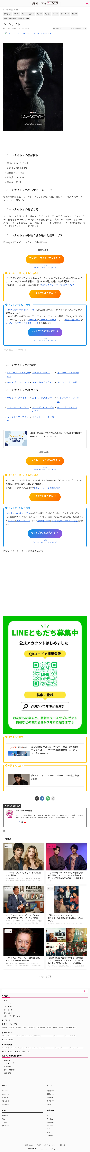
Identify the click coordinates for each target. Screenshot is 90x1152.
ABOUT (7, 1060)
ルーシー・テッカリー (68, 382)
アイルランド (6, 1047)
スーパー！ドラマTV (70, 1035)
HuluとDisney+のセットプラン (21, 309)
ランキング (8, 1010)
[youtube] (25, 822)
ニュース (7, 1003)
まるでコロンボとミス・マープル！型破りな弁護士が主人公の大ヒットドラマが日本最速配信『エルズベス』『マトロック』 (55, 750)
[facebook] (42, 798)
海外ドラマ (5, 1115)
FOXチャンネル (11, 1035)
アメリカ (14, 1047)
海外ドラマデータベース (13, 1016)
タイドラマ (50, 1101)
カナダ (57, 1047)
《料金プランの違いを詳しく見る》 (45, 268)
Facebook (50, 1119)
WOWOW (37, 1035)
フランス (11, 1051)
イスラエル (28, 1047)
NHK (19, 1035)
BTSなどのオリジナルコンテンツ (22, 323)
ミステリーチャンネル (8, 1039)
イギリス (21, 1047)
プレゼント (8, 1013)
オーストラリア (49, 1047)
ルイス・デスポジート (43, 397)
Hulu (25, 1027)
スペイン (73, 1047)
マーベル (32, 319)
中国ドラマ (50, 1094)
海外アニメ (5, 1126)
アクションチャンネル (47, 1035)
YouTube (50, 1125)
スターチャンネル (59, 1035)
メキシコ (18, 1051)
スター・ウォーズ (47, 319)
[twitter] (37, 798)
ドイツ (4, 1051)
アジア (49, 1085)
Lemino (49, 1027)
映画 (3, 1119)
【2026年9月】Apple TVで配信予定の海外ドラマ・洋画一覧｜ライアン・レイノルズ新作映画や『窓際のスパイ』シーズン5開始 (65, 960)
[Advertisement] (45, 585)
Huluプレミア (32, 1027)
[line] (48, 798)
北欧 (24, 1051)
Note (48, 1132)
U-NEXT (62, 1027)
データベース (6, 1104)
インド (42, 1047)
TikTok (49, 1129)
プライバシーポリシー (50, 1145)
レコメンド (8, 1006)
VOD (4, 1110)
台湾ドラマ (50, 1097)
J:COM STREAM (41, 1027)
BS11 (4, 1035)
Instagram (50, 1122)
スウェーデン (65, 1047)
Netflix (55, 1027)
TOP (5, 1000)
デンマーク (80, 1047)
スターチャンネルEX (71, 1027)
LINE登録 (50, 1135)
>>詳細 (45, 265)
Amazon (5, 1027)
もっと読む (46, 976)
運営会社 (7, 1073)
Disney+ (19, 1027)
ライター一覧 (9, 1063)
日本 (29, 1051)
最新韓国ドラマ (72, 319)
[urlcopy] (53, 798)
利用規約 (38, 1145)
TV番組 (4, 1122)
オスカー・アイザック (68, 372)
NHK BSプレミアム (27, 1035)
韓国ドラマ (50, 1091)
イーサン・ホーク (41, 372)
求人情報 (7, 1066)
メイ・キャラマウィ (42, 382)
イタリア (36, 1047)
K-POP (49, 1104)
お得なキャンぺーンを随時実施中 (57, 284)
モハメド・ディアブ (67, 407)
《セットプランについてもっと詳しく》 (45, 340)
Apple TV (12, 1027)
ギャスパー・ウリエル (18, 382)
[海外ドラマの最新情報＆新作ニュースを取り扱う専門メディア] (45, 3)
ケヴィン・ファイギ (17, 397)
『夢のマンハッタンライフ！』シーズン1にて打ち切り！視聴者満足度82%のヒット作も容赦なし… (66, 918)
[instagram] (22, 822)
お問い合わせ (9, 1069)
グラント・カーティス (43, 417)
